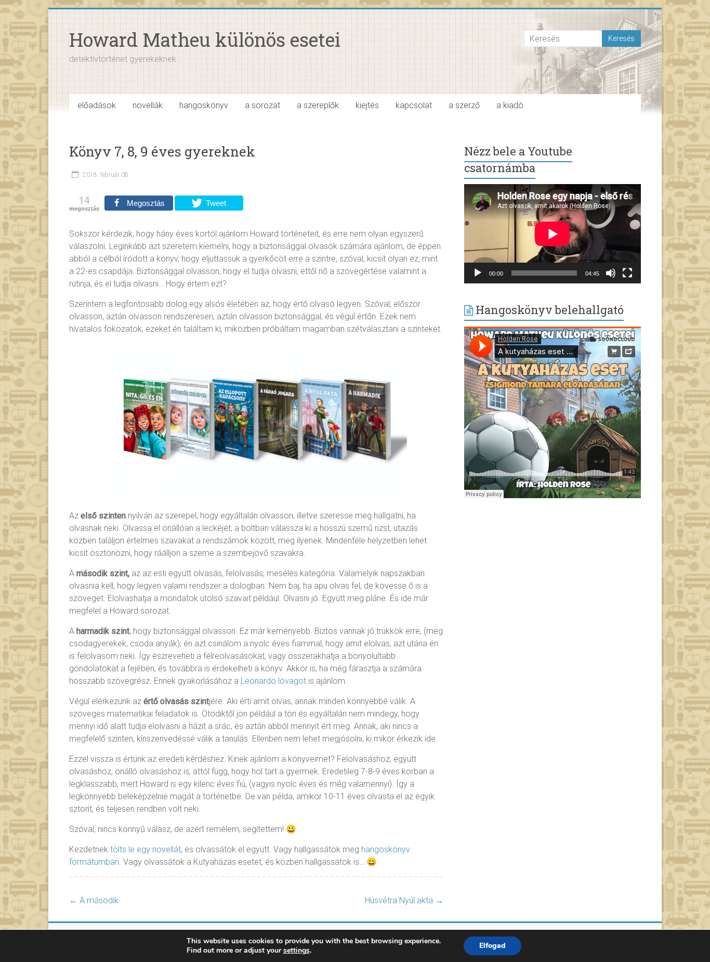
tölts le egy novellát (145, 849)
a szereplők (318, 105)
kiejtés (367, 105)
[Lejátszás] (477, 273)
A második (94, 900)
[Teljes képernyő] (627, 273)
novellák (148, 105)
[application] (552, 233)
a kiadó (509, 105)
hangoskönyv (203, 105)
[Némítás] (611, 273)
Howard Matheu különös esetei (204, 39)
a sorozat (262, 105)
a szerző (464, 105)
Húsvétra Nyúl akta (404, 900)
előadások (96, 105)
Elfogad (492, 946)
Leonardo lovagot (273, 681)
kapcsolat (414, 105)
